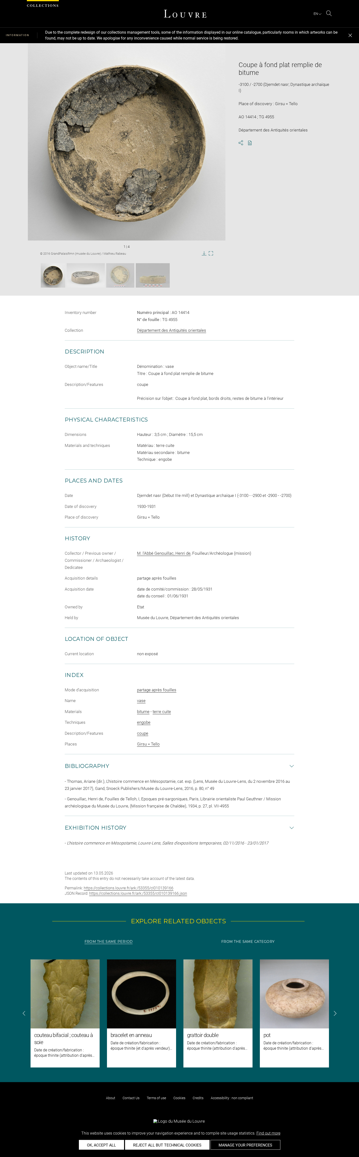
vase (141, 700)
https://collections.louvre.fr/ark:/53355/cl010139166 (128, 888)
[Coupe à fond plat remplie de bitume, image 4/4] (152, 275)
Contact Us (131, 1098)
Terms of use (156, 1098)
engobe (143, 722)
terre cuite (162, 711)
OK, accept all (101, 1145)
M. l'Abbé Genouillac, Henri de (163, 553)
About (110, 1098)
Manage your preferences (245, 1145)
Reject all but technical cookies (167, 1145)
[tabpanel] (179, 1013)
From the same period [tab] (108, 941)
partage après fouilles (156, 689)
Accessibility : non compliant (232, 1098)
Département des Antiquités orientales (171, 330)
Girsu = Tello (148, 744)
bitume (143, 711)
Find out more (268, 1133)
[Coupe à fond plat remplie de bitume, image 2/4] (86, 275)
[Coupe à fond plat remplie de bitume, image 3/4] (120, 275)
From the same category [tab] (248, 941)
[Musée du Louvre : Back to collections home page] (185, 13)
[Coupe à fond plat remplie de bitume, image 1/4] (53, 275)
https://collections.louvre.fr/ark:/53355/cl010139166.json (138, 893)
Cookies (179, 1098)
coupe (142, 733)
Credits (198, 1098)
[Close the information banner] (350, 35)
